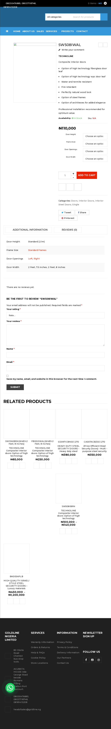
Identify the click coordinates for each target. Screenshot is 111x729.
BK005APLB (16, 576)
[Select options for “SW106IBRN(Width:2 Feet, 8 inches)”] (10, 466)
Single (75, 204)
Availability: (65, 118)
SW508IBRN (68, 506)
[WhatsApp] (10, 688)
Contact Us (63, 663)
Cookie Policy (38, 657)
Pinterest (69, 218)
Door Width (71, 157)
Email (10, 362)
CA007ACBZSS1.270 (94, 441)
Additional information (30, 229)
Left (30, 258)
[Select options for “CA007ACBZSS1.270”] (88, 461)
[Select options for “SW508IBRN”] (62, 531)
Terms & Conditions (67, 647)
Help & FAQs (38, 652)
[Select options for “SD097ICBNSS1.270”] (62, 461)
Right (37, 258)
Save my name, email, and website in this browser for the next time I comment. (52, 379)
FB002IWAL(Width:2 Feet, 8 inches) (42, 442)
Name (11, 349)
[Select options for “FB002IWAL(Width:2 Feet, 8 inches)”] (36, 466)
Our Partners (64, 657)
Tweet (67, 212)
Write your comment (73, 49)
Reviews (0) (69, 229)
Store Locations (39, 663)
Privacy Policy (64, 642)
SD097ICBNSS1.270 (68, 441)
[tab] (28, 230)
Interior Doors (86, 200)
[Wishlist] (62, 187)
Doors (74, 200)
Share (83, 212)
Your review (14, 321)
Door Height (71, 134)
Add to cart (87, 175)
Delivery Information (68, 652)
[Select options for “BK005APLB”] (10, 601)
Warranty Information (42, 642)
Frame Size (70, 142)
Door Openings (71, 149)
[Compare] (16, 466)
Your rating (14, 309)
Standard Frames (37, 250)
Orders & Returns (40, 647)
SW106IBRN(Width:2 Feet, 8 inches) (16, 442)
